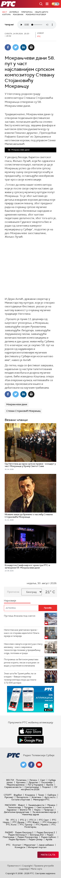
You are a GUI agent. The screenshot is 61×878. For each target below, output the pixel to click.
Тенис (41, 794)
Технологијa (14, 807)
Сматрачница (32, 787)
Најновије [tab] (10, 600)
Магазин (10, 805)
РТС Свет (44, 819)
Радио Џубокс (48, 837)
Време (49, 784)
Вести (10, 780)
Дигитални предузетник (16, 812)
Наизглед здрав (30, 814)
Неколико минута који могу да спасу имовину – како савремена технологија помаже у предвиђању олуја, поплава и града (23, 649)
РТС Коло (11, 824)
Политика (21, 780)
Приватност (13, 865)
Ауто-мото (50, 797)
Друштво (33, 782)
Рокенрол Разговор (36, 14)
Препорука (27, 12)
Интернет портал (37, 847)
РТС (8, 844)
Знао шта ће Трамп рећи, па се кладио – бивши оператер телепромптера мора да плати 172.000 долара (20, 678)
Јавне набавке (46, 844)
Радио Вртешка (17, 839)
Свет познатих (44, 807)
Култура (6, 14)
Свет (42, 780)
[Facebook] (8, 47)
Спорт (8, 794)
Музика (51, 805)
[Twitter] (16, 47)
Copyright (27, 865)
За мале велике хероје (44, 812)
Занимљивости (36, 805)
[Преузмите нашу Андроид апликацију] (30, 740)
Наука (37, 809)
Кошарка (30, 794)
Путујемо (28, 807)
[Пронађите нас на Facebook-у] (31, 765)
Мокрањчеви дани (16, 404)
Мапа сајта (48, 854)
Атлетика (36, 797)
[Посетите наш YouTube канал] (39, 765)
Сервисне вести (12, 787)
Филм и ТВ (25, 809)
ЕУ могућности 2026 (39, 788)
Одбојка (51, 794)
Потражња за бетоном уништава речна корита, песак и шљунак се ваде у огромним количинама (21, 662)
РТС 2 (23, 819)
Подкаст (46, 787)
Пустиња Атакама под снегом (19, 615)
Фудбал (18, 794)
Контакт (17, 844)
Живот (21, 805)
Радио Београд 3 (17, 834)
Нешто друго (41, 12)
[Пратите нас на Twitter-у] (23, 765)
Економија (47, 782)
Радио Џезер (36, 839)
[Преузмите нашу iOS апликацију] (30, 731)
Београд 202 (37, 834)
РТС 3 (32, 819)
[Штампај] (31, 47)
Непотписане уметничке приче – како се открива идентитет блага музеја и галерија (21, 632)
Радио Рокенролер (28, 837)
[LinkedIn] (23, 47)
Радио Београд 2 (46, 832)
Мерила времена (16, 784)
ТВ (7, 819)
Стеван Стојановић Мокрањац (23, 411)
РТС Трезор (26, 824)
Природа (48, 809)
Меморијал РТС (41, 799)
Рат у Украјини (35, 784)
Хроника (20, 782)
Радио (9, 832)
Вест (4, 12)
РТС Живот (33, 822)
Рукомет (9, 797)
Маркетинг (30, 844)
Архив (49, 839)
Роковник (18, 14)
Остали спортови (20, 799)
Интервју (14, 12)
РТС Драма (18, 822)
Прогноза (13, 591)
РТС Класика (49, 822)
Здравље (12, 809)
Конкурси (20, 847)
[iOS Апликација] (30, 699)
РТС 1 (14, 819)
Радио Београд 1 (24, 832)
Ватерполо (22, 797)
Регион (33, 780)
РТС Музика (42, 824)
